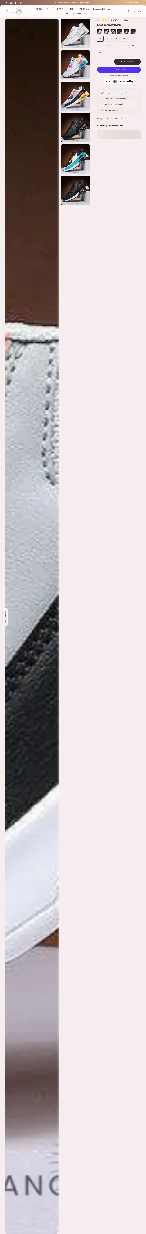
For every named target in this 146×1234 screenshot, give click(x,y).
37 (108, 39)
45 (133, 45)
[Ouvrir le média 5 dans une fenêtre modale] (75, 127)
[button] (5, 617)
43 (116, 45)
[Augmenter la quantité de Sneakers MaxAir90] (109, 62)
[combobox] (133, 2)
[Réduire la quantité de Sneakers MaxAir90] (99, 62)
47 (108, 52)
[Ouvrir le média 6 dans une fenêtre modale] (75, 159)
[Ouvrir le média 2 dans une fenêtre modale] (75, 65)
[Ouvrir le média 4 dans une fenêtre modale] (75, 96)
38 (116, 39)
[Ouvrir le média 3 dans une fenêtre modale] (32, 626)
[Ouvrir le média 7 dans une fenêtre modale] (75, 190)
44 (125, 45)
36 (100, 39)
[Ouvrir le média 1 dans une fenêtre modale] (75, 33)
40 (132, 39)
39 (124, 39)
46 (100, 52)
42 (108, 45)
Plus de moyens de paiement (119, 75)
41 (100, 45)
